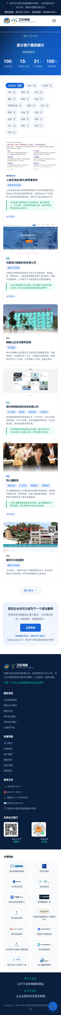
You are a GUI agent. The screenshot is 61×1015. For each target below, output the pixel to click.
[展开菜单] (54, 20)
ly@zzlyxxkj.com (15, 802)
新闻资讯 (8, 759)
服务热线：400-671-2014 (17, 11)
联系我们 (8, 770)
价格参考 (8, 748)
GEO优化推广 (10, 721)
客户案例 (8, 754)
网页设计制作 (10, 705)
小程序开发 (9, 727)
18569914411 (22, 635)
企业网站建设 (10, 699)
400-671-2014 (38, 635)
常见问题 (8, 765)
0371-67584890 (20, 797)
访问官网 (10, 216)
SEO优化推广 (10, 716)
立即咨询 (30, 627)
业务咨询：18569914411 (44, 11)
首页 (25, 35)
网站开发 (8, 710)
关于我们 (8, 743)
